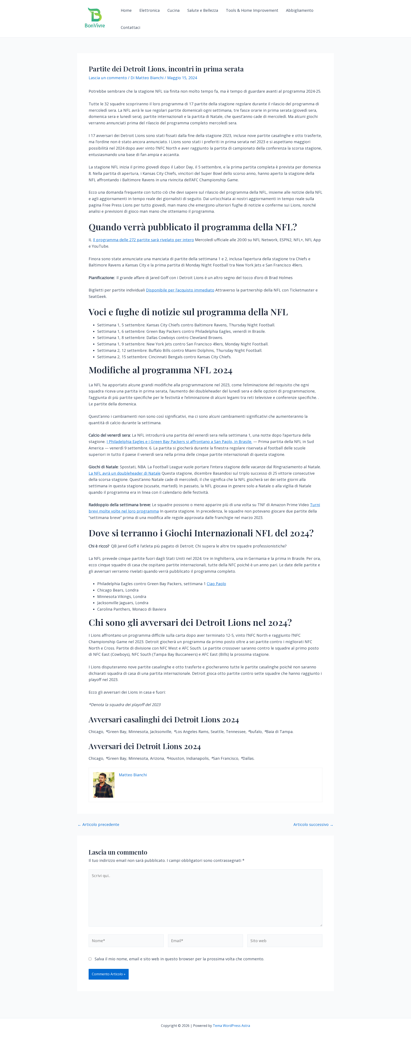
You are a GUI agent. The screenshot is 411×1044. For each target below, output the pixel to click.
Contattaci (130, 27)
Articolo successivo (313, 824)
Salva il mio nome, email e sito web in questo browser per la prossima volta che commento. (179, 958)
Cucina (173, 10)
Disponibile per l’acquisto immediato (180, 290)
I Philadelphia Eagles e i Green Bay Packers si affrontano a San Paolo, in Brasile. (179, 441)
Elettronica (149, 10)
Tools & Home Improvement (252, 10)
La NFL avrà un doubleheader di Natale (125, 473)
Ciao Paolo (216, 583)
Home (126, 10)
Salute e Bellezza (202, 10)
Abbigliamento (299, 10)
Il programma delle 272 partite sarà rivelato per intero (143, 239)
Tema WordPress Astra (231, 1025)
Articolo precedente (98, 824)
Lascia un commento (108, 77)
